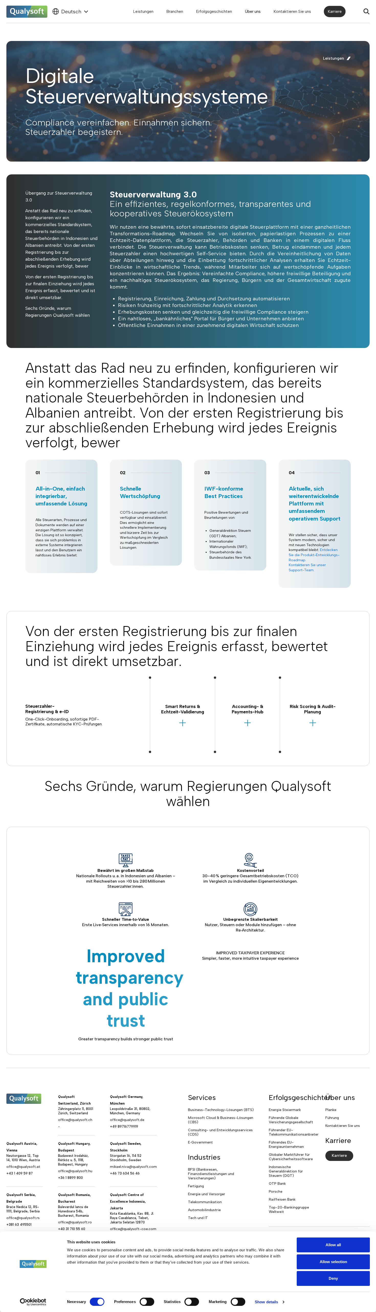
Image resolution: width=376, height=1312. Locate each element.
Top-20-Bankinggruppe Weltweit (289, 1209)
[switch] (147, 1302)
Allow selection (333, 1262)
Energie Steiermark (285, 1110)
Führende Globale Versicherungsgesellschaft (291, 1120)
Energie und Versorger (206, 1194)
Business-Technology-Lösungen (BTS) (221, 1110)
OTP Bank (277, 1183)
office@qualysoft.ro (75, 1222)
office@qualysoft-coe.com (133, 1229)
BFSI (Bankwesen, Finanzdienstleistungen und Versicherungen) (211, 1173)
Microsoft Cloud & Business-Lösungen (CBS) (220, 1120)
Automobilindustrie (204, 1210)
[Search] (366, 11)
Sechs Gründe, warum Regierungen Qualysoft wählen (57, 311)
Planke (330, 1110)
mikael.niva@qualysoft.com (133, 1167)
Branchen (174, 11)
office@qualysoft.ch (75, 1120)
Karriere (335, 11)
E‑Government (200, 1142)
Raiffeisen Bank (282, 1199)
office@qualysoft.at (23, 1167)
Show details (266, 1302)
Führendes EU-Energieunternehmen (286, 1144)
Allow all (333, 1245)
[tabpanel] (61, 524)
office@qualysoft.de (127, 1120)
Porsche (275, 1191)
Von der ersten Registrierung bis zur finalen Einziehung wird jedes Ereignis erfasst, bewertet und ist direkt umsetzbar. (60, 287)
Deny (333, 1278)
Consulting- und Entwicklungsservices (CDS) (220, 1132)
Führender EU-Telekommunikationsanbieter (293, 1132)
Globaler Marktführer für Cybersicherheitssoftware (291, 1156)
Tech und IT (198, 1218)
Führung (332, 1118)
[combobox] (70, 11)
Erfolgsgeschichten (214, 11)
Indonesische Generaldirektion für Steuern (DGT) (286, 1171)
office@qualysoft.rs (23, 1218)
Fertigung (196, 1186)
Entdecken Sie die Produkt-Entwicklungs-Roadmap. (314, 555)
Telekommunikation (205, 1202)
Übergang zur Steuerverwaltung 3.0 (58, 196)
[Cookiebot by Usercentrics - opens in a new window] (33, 1302)
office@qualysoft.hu (75, 1171)
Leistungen (143, 11)
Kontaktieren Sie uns (292, 11)
